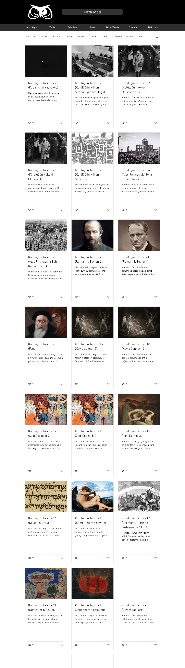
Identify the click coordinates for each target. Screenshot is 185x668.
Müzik (44, 36)
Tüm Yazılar (30, 36)
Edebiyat (82, 36)
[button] (156, 37)
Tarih (104, 36)
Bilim (93, 36)
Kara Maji (92, 11)
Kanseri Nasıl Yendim (123, 36)
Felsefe (56, 36)
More (140, 36)
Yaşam (68, 36)
